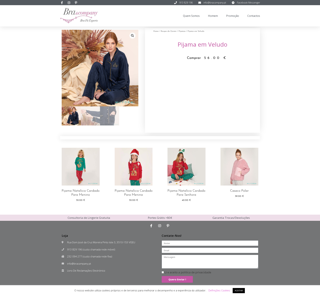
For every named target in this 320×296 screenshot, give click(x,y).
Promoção (232, 16)
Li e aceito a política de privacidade (187, 272)
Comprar (194, 58)
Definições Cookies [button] (219, 290)
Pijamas (182, 31)
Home (156, 31)
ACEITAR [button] (239, 290)
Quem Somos (191, 16)
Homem (213, 16)
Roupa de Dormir (168, 31)
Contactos (253, 16)
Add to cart (81, 206)
